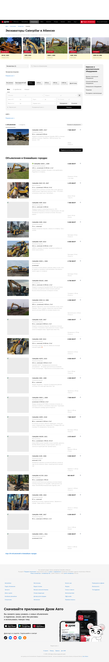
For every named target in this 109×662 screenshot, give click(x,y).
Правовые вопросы (70, 599)
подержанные (57, 571)
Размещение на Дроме (98, 583)
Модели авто (54, 645)
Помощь (52, 650)
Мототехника (37, 583)
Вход (102, 21)
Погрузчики (89, 90)
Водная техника (38, 586)
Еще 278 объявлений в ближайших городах (21, 553)
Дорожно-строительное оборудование (92, 77)
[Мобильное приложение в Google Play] (24, 626)
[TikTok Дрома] (5, 637)
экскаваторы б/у (46, 573)
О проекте (45, 650)
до (45, 99)
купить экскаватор (68, 573)
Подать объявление (10, 586)
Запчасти (48, 21)
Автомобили (25, 21)
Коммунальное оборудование (93, 86)
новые (50, 571)
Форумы (67, 586)
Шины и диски (8, 593)
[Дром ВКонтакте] (10, 637)
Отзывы (56, 21)
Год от (34, 99)
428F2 (44, 114)
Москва (17, 21)
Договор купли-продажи (40, 596)
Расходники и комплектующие (94, 93)
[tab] (8, 90)
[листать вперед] (104, 48)
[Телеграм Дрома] (20, 637)
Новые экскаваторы (35, 573)
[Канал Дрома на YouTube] (15, 637)
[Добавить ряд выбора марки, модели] (79, 95)
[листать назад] (5, 48)
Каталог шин (68, 583)
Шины (69, 21)
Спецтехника (8, 599)
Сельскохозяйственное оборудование (92, 82)
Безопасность (95, 586)
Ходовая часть (36, 103)
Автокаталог (37, 599)
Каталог (63, 21)
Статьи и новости (69, 589)
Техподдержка (96, 589)
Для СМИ (63, 650)
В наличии (74, 103)
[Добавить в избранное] (80, 129)
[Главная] (7, 22)
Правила (57, 650)
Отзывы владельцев (39, 593)
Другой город (73, 83)
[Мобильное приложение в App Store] (10, 626)
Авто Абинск (85, 656)
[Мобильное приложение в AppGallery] (38, 626)
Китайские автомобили (11, 596)
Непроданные (63, 103)
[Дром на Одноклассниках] (24, 637)
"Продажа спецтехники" (30, 571)
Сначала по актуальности (74, 124)
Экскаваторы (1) (11, 66)
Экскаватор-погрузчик (44, 72)
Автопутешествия (69, 593)
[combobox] (17, 66)
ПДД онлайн (68, 596)
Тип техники (61, 99)
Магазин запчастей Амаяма (41, 589)
